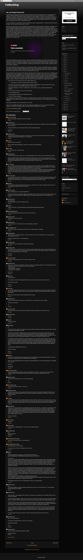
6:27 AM (9, 214)
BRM (8, 355)
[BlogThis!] (24, 111)
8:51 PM (9, 131)
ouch (63, 190)
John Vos (9, 164)
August (66, 74)
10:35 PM (10, 403)
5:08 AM (9, 203)
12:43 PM (10, 353)
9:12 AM (9, 239)
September (67, 73)
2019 (64, 62)
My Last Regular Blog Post (68, 91)
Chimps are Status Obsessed (68, 94)
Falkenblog (12, 4)
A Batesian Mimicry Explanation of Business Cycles (71, 129)
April (66, 82)
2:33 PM (9, 368)
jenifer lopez (10, 175)
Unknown (9, 419)
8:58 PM (9, 138)
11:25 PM (9, 161)
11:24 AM (9, 423)
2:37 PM (9, 374)
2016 (64, 68)
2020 (64, 61)
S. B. (9, 398)
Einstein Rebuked (68, 83)
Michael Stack (10, 258)
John (9, 148)
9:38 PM (9, 146)
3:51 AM (9, 181)
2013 (64, 71)
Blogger (43, 557)
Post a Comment (11, 537)
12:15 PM (10, 526)
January (66, 100)
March (66, 96)
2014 (64, 69)
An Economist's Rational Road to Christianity (70, 142)
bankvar (64, 185)
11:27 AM (9, 441)
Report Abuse (65, 194)
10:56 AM (9, 273)
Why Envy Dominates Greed (71, 159)
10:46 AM (9, 255)
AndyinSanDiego (11, 370)
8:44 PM (9, 120)
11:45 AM (9, 306)
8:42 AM (9, 225)
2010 (64, 106)
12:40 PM (10, 428)
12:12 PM (10, 317)
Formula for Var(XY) (71, 122)
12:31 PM (10, 323)
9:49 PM (9, 151)
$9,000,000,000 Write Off (12, 438)
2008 (64, 109)
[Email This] (23, 111)
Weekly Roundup (68, 85)
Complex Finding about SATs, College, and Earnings (68, 166)
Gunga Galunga (9, 108)
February (67, 98)
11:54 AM (9, 312)
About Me (64, 30)
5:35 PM (9, 388)
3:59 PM (9, 534)
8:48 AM (9, 482)
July (66, 76)
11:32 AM (9, 296)
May (66, 80)
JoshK (9, 288)
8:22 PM (9, 436)
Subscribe (69, 20)
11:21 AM (9, 286)
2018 (64, 64)
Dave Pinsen (10, 190)
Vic (8, 140)
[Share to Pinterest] (28, 111)
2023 (64, 57)
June (66, 78)
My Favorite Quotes (68, 88)
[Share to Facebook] (27, 111)
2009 (64, 107)
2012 (64, 102)
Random (66, 87)
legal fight (20, 76)
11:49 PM (9, 514)
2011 (64, 104)
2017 (64, 66)
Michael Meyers (11, 385)
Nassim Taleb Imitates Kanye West (71, 169)
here (15, 62)
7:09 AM (9, 219)
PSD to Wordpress (17, 177)
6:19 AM (9, 208)
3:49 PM (9, 382)
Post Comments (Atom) (34, 549)
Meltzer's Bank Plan (66, 187)
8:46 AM (9, 230)
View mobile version (32, 545)
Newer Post (9, 542)
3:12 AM (9, 417)
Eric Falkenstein (66, 202)
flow (46, 14)
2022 (64, 59)
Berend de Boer (11, 117)
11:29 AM (9, 449)
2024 (64, 55)
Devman (65, 200)
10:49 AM (9, 261)
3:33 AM (9, 173)
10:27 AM (9, 245)
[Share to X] (26, 111)
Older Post (55, 542)
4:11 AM (9, 187)
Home (32, 542)
